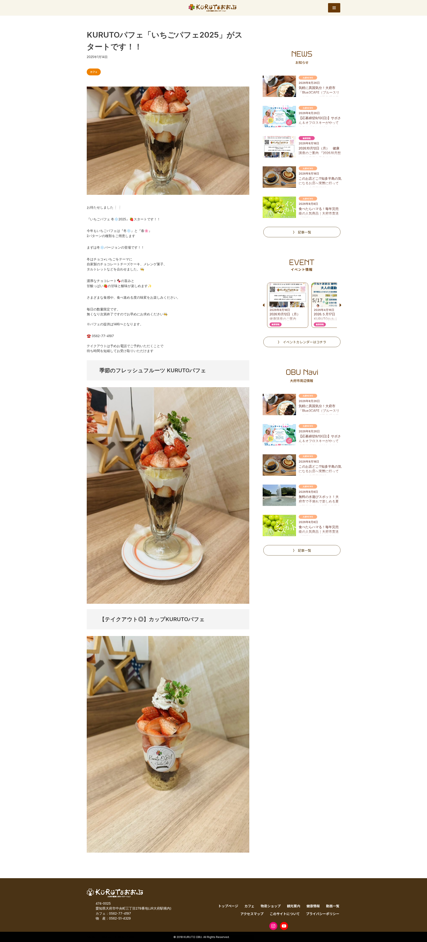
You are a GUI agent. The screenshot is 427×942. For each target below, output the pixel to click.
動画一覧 (332, 906)
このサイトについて (285, 913)
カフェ (93, 71)
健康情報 (313, 906)
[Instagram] (273, 926)
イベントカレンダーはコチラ (304, 342)
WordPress (126, 937)
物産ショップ (271, 906)
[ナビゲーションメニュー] (334, 7)
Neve (91, 937)
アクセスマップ (252, 913)
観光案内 (293, 906)
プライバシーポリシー (322, 913)
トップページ (228, 906)
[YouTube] (284, 926)
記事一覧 (304, 232)
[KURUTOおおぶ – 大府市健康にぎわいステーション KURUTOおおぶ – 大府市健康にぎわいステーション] (214, 8)
